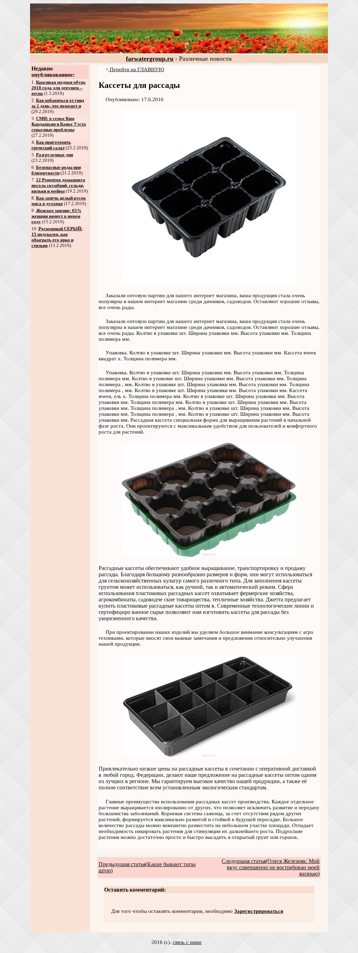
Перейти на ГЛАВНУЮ (136, 69)
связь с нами (187, 942)
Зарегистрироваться (258, 911)
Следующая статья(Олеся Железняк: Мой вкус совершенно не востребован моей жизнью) (271, 867)
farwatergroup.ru (149, 58)
